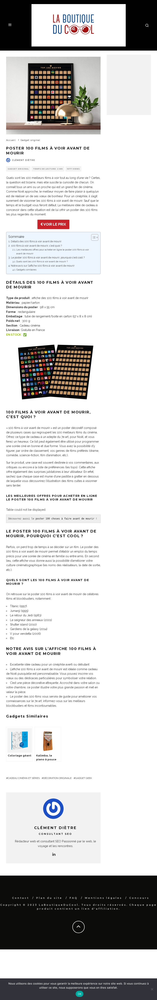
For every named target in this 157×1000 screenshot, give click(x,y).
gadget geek (83, 778)
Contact (20, 897)
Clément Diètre (23, 160)
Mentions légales (103, 897)
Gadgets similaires (26, 269)
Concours (139, 897)
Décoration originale (57, 778)
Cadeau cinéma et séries (24, 778)
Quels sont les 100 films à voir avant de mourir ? (42, 261)
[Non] (152, 989)
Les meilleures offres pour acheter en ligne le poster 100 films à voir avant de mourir (52, 251)
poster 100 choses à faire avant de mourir (65, 518)
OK (80, 994)
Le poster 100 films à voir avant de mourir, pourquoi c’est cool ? (48, 257)
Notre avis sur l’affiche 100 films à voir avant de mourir (43, 265)
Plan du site (49, 897)
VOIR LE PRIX (54, 224)
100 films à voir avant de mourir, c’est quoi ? (36, 245)
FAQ (74, 897)
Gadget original (18, 169)
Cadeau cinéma (30, 325)
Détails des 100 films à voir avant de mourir (36, 241)
